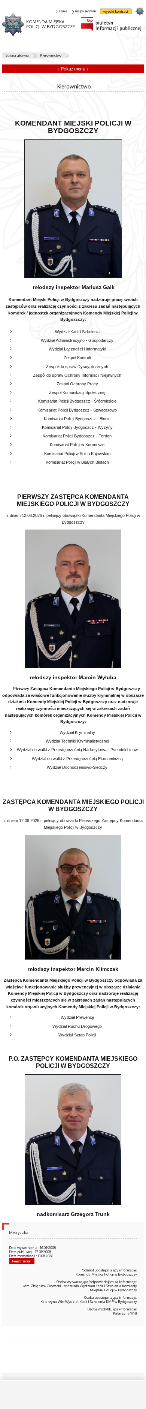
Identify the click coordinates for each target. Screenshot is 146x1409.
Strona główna (17, 55)
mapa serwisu (85, 11)
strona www (139, 11)
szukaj (63, 11)
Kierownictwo (50, 55)
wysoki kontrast (115, 11)
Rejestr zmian (21, 1261)
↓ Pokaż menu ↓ (73, 69)
